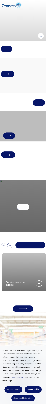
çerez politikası (17, 377)
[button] (3, 245)
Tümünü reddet (33, 389)
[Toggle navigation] (41, 5)
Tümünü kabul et (13, 389)
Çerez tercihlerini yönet (23, 398)
